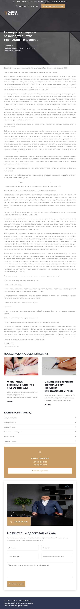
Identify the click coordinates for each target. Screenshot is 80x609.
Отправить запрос (16, 584)
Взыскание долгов (10, 441)
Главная (7, 45)
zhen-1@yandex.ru (60, 1)
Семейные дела (9, 427)
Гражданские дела (10, 418)
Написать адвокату (40, 471)
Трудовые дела (9, 436)
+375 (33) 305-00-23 (21, 1)
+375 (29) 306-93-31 (43, 1)
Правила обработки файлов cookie (16, 606)
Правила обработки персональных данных (18, 603)
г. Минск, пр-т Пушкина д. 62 (28, 6)
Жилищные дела (10, 422)
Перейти (10, 401)
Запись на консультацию (53, 6)
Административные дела (12, 432)
